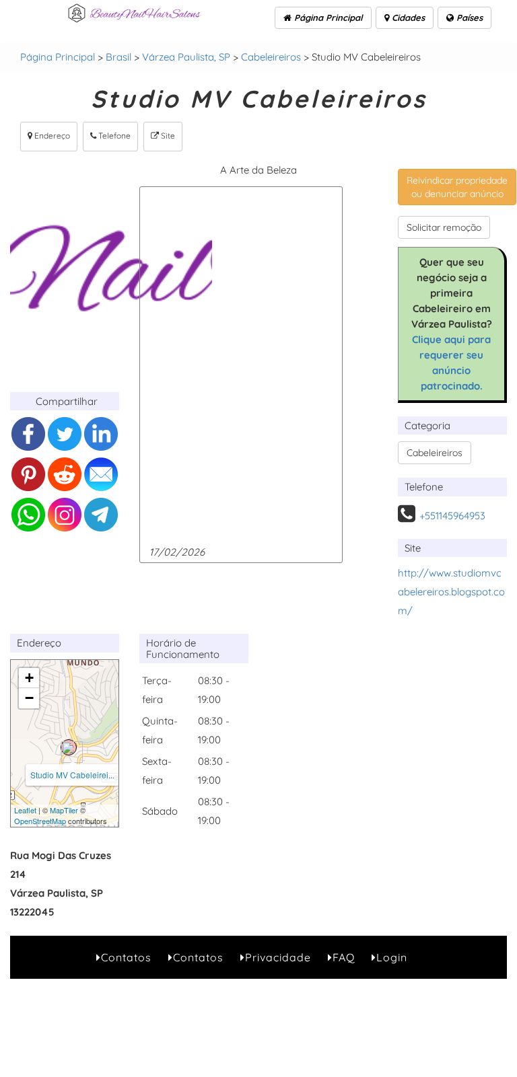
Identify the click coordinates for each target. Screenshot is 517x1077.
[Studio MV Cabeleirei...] (69, 747)
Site (167, 136)
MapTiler (64, 810)
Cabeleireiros (271, 56)
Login (391, 957)
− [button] (29, 698)
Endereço (51, 136)
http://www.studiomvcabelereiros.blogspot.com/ (451, 591)
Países (468, 17)
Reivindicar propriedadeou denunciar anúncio (457, 187)
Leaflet (25, 810)
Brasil (118, 56)
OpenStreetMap (40, 820)
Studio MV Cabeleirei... (72, 774)
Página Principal (327, 17)
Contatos (126, 957)
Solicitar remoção (444, 227)
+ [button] (29, 677)
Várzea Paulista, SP (186, 56)
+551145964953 (452, 515)
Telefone (113, 136)
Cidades (407, 17)
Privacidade (278, 957)
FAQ (344, 957)
